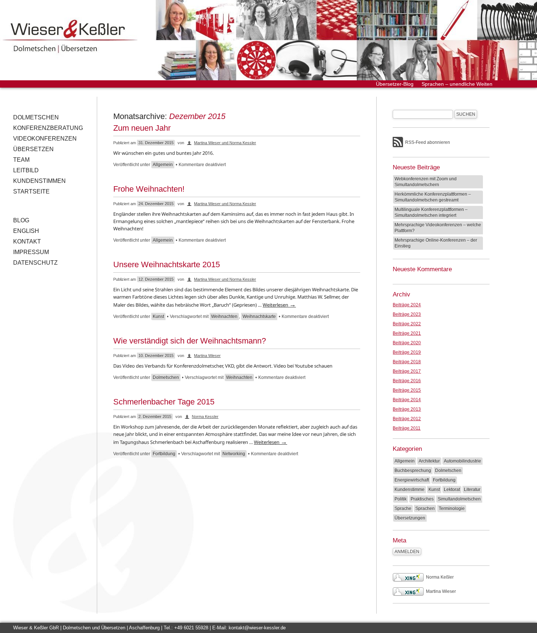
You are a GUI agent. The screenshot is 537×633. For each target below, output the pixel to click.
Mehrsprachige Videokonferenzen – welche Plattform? (438, 227)
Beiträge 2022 (407, 323)
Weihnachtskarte (259, 316)
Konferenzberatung (48, 128)
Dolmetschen (36, 117)
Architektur (429, 461)
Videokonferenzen (45, 138)
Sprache (403, 508)
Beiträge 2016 (407, 380)
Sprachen (425, 508)
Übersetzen (33, 149)
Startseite (31, 191)
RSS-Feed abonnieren (427, 142)
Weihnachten (224, 316)
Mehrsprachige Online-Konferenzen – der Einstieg (436, 243)
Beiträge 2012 (407, 418)
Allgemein (163, 164)
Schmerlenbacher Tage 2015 (163, 401)
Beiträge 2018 (407, 361)
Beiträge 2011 (406, 428)
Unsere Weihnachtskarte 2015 (166, 264)
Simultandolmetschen (459, 499)
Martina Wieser (207, 355)
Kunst (158, 316)
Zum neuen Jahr (142, 128)
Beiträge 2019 (407, 352)
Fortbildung (164, 453)
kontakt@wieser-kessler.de (257, 627)
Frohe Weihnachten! (148, 188)
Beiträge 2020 (407, 342)
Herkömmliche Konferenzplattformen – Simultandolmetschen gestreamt (433, 197)
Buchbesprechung (413, 470)
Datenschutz (35, 263)
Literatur (472, 489)
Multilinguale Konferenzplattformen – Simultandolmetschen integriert (431, 212)
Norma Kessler (205, 416)
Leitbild (26, 170)
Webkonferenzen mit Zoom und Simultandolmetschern (426, 181)
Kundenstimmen (39, 181)
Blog (21, 220)
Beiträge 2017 (407, 371)
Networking (233, 453)
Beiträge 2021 (407, 333)
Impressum (31, 252)
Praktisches (422, 499)
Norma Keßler (440, 577)
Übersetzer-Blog (395, 84)
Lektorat (452, 489)
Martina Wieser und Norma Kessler (225, 143)
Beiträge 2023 (407, 314)
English (26, 231)
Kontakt (27, 241)
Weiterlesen (279, 305)
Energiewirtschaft (412, 480)
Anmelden (407, 551)
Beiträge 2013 (407, 409)
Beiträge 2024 (407, 304)
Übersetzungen (410, 518)
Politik (401, 499)
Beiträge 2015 (407, 390)
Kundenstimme (409, 489)
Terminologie (452, 508)
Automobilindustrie (462, 461)
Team (21, 160)
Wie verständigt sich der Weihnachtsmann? (189, 340)
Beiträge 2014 (407, 399)
